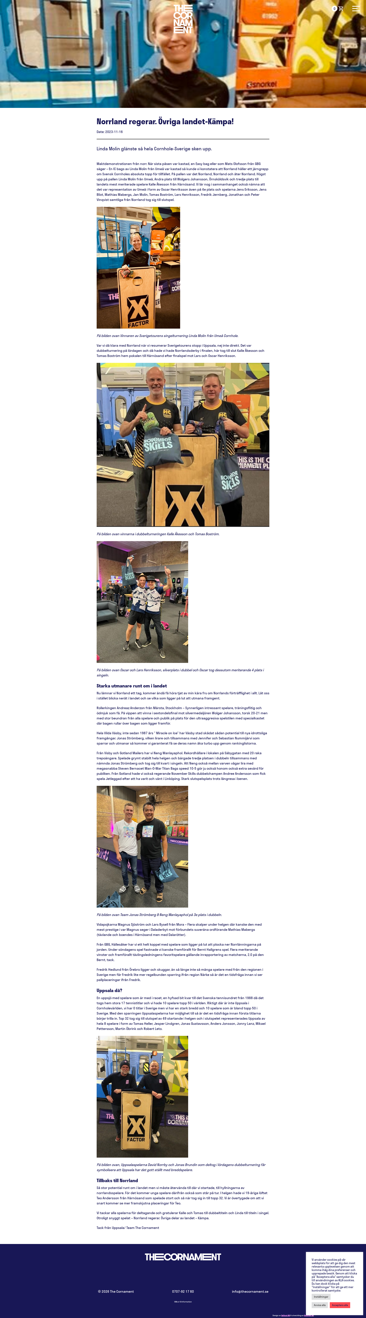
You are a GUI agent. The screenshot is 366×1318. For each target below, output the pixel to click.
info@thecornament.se (250, 1291)
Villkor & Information (183, 1301)
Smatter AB (309, 1315)
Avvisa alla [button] (320, 1305)
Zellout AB (285, 1315)
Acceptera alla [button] (340, 1305)
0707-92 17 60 (183, 1291)
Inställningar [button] (321, 1296)
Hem (183, 19)
